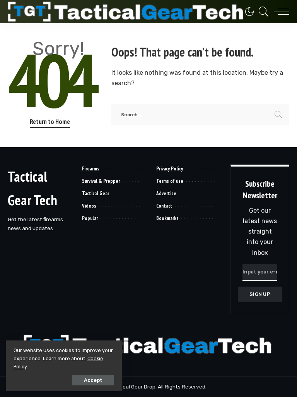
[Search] (262, 11)
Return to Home (50, 121)
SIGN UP (259, 294)
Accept (93, 380)
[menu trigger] (279, 11)
